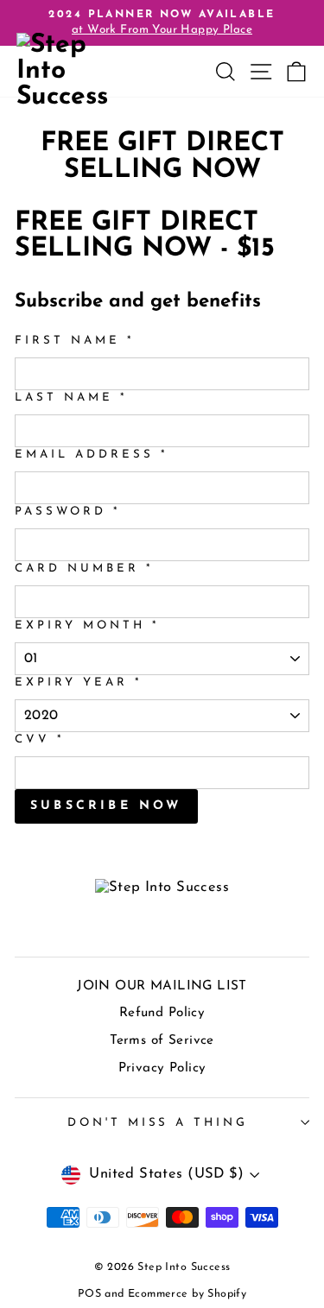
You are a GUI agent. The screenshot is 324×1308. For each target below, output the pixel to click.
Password (67, 511)
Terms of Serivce (162, 1040)
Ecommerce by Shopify (187, 1294)
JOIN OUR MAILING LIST (162, 986)
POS (89, 1294)
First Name (74, 340)
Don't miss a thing (158, 1122)
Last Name (71, 397)
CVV (39, 739)
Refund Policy (162, 1013)
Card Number (84, 568)
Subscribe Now (106, 805)
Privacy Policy (162, 1068)
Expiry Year (78, 682)
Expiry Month (87, 625)
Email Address (91, 454)
